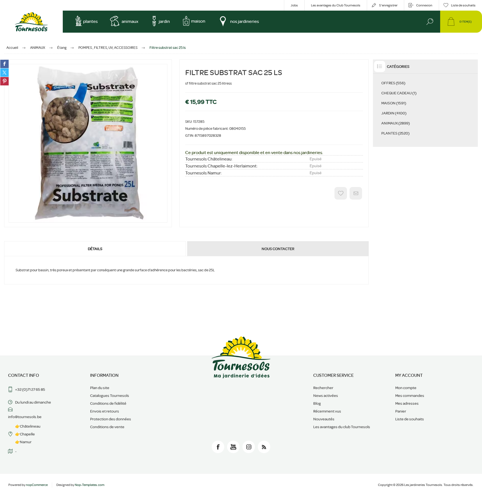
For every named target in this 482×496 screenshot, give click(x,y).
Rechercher (323, 387)
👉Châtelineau (27, 426)
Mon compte (405, 387)
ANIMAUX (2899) (395, 123)
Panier (400, 411)
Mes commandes (409, 395)
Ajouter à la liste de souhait (340, 193)
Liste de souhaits (409, 419)
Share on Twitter (4, 72)
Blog (317, 403)
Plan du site (99, 387)
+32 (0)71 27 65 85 (30, 389)
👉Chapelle (25, 434)
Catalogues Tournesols (109, 395)
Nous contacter (278, 248)
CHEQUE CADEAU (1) (398, 93)
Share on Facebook (4, 64)
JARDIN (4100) (393, 113)
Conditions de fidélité (108, 403)
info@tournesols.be (25, 416)
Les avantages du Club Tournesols (335, 5)
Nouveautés (323, 419)
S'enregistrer (388, 5)
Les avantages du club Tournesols (341, 427)
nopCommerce (37, 485)
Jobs (294, 5)
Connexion (424, 5)
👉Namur (23, 442)
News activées (325, 395)
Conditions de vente (107, 427)
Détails (95, 248)
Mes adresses (407, 403)
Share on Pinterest (4, 81)
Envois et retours (104, 411)
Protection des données (110, 419)
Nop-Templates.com (89, 485)
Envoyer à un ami (356, 193)
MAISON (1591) (393, 103)
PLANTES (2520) (395, 133)
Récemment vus (327, 411)
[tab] (95, 248)
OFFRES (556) (393, 83)
